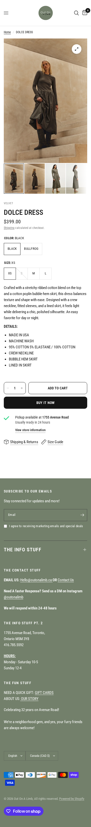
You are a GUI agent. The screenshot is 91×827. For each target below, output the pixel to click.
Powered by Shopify (71, 799)
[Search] (76, 13)
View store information (30, 430)
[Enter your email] (82, 515)
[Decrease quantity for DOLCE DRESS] (8, 388)
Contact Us (66, 580)
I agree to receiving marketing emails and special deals (46, 526)
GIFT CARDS (44, 692)
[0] (84, 13)
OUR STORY (29, 698)
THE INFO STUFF (22, 550)
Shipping (9, 228)
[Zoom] (76, 49)
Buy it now (45, 403)
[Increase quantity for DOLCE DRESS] (22, 388)
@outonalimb (13, 597)
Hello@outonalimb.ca (36, 580)
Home (7, 32)
